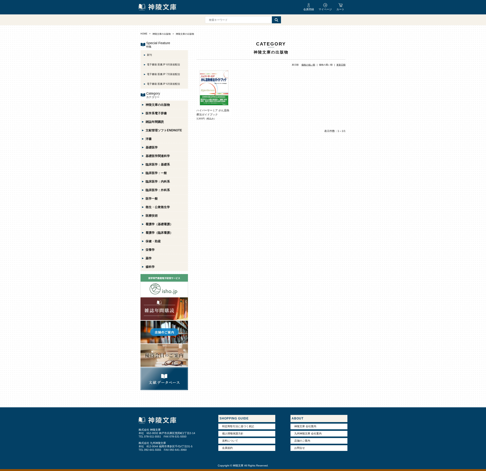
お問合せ (299, 447)
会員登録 (308, 9)
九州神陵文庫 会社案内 (308, 433)
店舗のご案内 (302, 440)
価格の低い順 (308, 64)
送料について (230, 440)
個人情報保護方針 (232, 433)
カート (340, 9)
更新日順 (341, 64)
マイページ (325, 9)
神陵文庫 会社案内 (305, 426)
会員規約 (227, 447)
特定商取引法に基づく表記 (238, 426)
